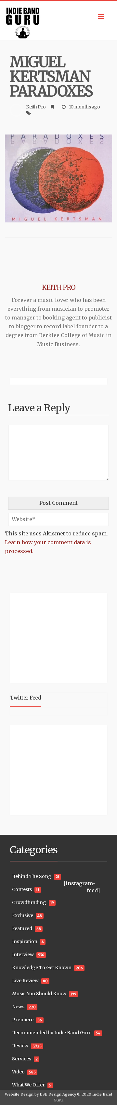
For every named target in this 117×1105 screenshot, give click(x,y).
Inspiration (24, 941)
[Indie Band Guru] (58, 20)
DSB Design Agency (58, 1094)
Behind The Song (31, 876)
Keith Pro (36, 107)
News (18, 1007)
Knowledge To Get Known (42, 967)
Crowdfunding (29, 902)
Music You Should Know (39, 994)
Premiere (22, 1020)
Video (18, 1072)
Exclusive (22, 915)
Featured (22, 928)
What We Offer (28, 1085)
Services (21, 1059)
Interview (23, 954)
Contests (22, 889)
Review (20, 1046)
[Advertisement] (50, 637)
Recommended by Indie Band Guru (52, 1033)
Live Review (25, 981)
